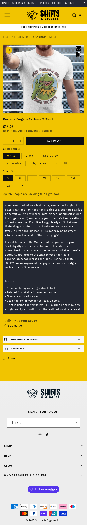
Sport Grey (50, 155)
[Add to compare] (78, 54)
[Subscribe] (75, 423)
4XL (9, 186)
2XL (58, 178)
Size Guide (15, 325)
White (11, 155)
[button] (7, 15)
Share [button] (12, 358)
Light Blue (39, 163)
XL (44, 178)
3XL (73, 178)
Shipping (22, 131)
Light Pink (14, 163)
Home (6, 37)
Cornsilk (62, 163)
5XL (24, 186)
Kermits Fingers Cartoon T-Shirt (35, 37)
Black (29, 155)
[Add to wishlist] (78, 48)
